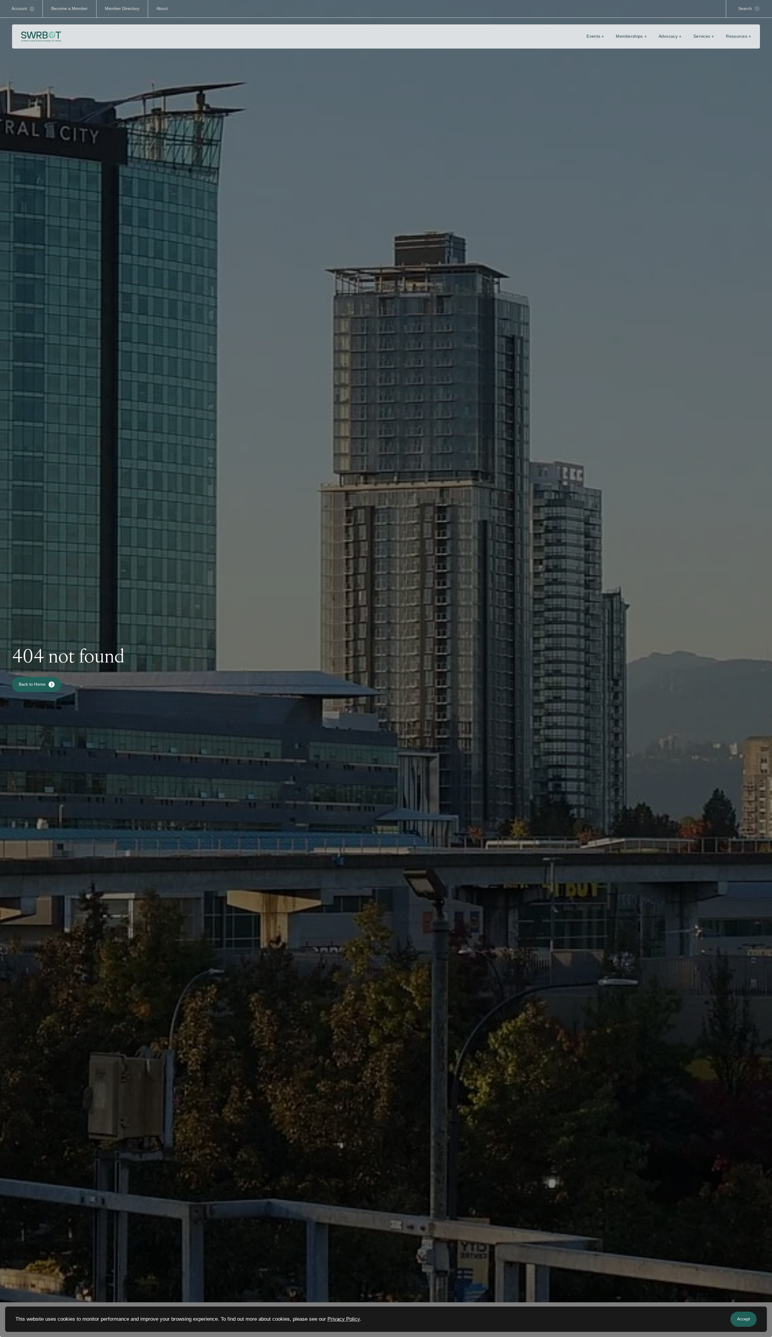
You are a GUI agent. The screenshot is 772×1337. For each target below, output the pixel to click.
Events (593, 36)
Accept (743, 1318)
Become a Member (69, 8)
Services (701, 36)
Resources (736, 36)
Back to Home (32, 684)
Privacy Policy (343, 1319)
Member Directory (122, 8)
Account (19, 8)
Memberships (629, 36)
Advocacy (668, 36)
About (162, 8)
